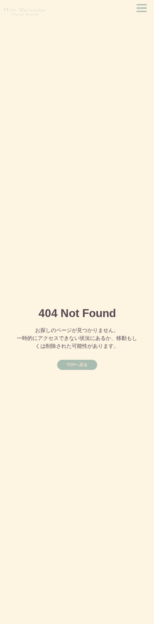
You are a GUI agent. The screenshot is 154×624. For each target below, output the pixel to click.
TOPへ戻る (77, 364)
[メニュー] (141, 8)
